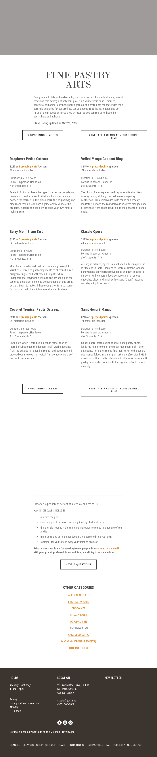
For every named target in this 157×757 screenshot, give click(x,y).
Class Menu (72, 8)
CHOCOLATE (78, 608)
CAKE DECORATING (78, 634)
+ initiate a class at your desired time (114, 136)
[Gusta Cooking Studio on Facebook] (59, 722)
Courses (85, 8)
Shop (95, 8)
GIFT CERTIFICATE (55, 745)
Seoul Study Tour (35, 8)
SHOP (39, 745)
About (120, 8)
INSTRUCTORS (76, 745)
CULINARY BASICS (78, 615)
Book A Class (16, 8)
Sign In (129, 8)
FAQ (108, 745)
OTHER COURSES (78, 648)
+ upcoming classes (43, 135)
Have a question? (78, 564)
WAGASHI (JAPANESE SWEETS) (78, 641)
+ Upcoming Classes (43, 388)
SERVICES (28, 745)
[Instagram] (65, 722)
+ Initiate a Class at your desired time (114, 390)
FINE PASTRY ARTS (78, 601)
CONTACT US (134, 745)
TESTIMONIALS (94, 745)
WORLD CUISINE (78, 621)
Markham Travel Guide (62, 731)
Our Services (107, 8)
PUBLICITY (119, 745)
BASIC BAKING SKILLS (78, 595)
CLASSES (15, 745)
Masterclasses (55, 8)
